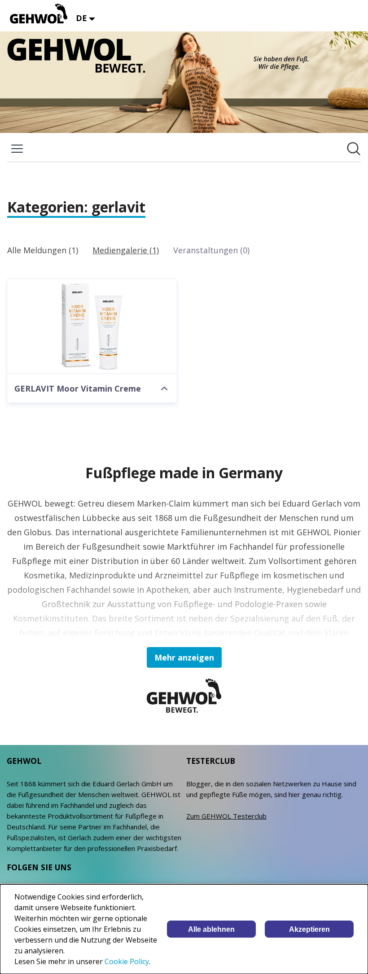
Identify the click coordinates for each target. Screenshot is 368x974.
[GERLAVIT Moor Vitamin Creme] (92, 327)
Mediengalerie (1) (125, 250)
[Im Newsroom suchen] (353, 148)
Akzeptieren (309, 929)
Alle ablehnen (211, 929)
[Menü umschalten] (17, 148)
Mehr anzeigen (184, 657)
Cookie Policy (127, 961)
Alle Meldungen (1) (42, 250)
